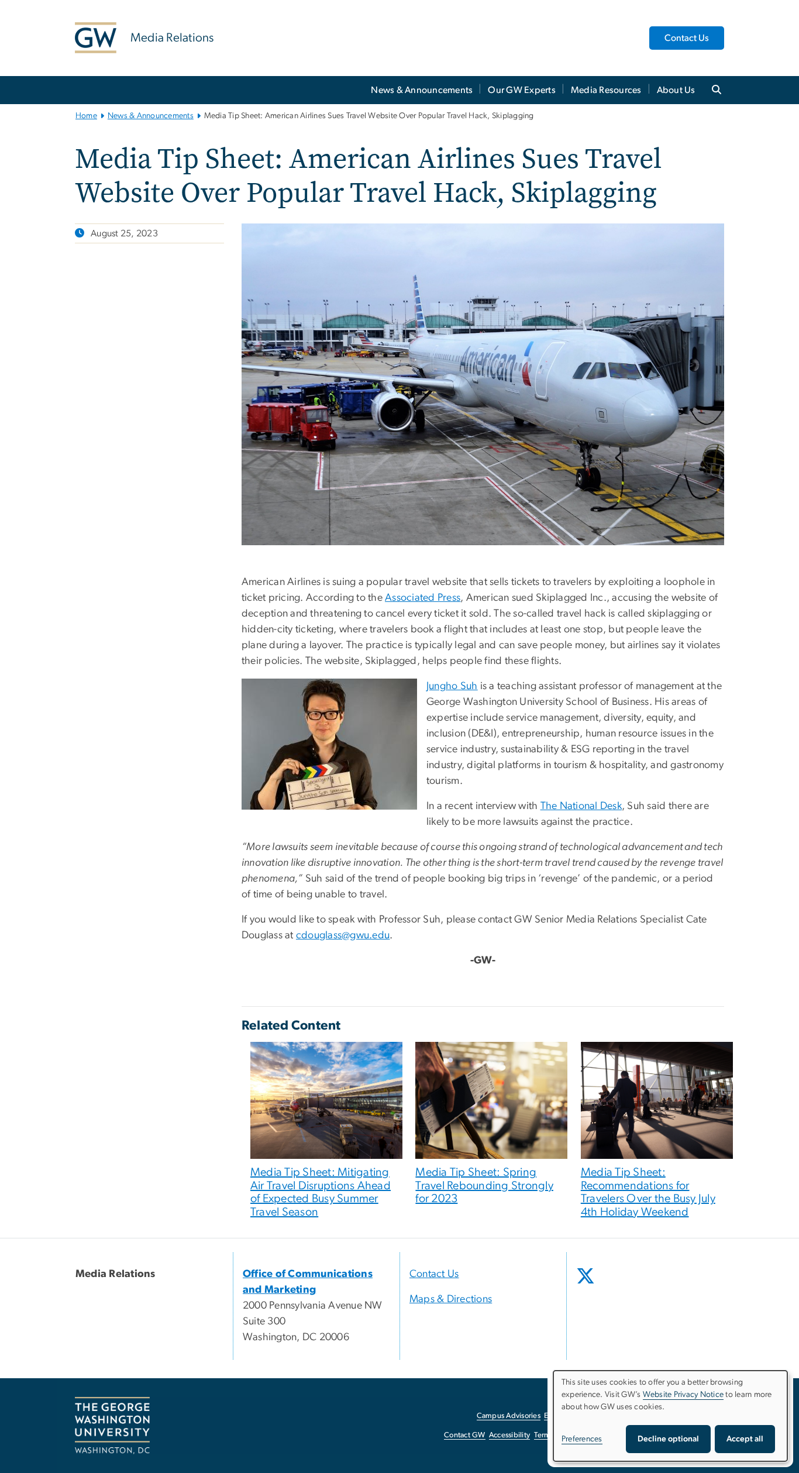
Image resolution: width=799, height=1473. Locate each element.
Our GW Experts (522, 90)
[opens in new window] (586, 1284)
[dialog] (670, 1416)
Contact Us (686, 38)
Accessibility (509, 1435)
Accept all (744, 1439)
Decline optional (668, 1439)
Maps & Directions (450, 1299)
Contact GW (464, 1435)
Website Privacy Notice (683, 1395)
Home (86, 116)
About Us (676, 90)
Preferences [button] (582, 1439)
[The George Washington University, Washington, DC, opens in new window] (112, 1425)
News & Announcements (422, 90)
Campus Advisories (508, 1416)
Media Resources (606, 90)
